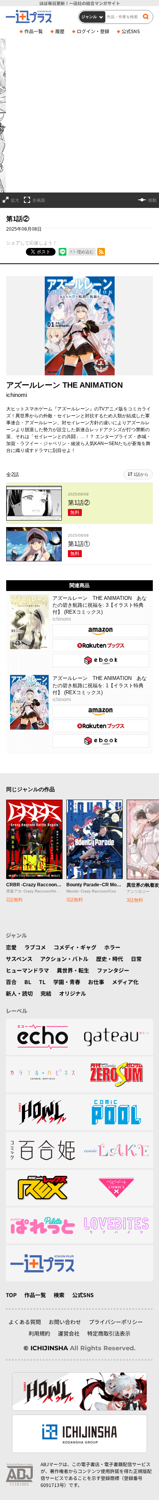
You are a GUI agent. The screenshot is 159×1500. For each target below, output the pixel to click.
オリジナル (72, 993)
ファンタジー (113, 970)
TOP (11, 1295)
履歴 (59, 31)
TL (42, 982)
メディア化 (125, 982)
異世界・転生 (73, 970)
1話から (141, 474)
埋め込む (85, 251)
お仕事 (96, 982)
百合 (11, 982)
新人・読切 (19, 993)
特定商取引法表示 (108, 1333)
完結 (46, 993)
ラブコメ (35, 947)
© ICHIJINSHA (46, 1348)
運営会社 (69, 1333)
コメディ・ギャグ (75, 947)
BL (27, 982)
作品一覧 (33, 31)
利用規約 (39, 1333)
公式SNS (131, 31)
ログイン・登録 (93, 31)
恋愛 (11, 947)
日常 (136, 959)
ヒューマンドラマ (27, 970)
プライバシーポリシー (116, 1322)
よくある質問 (24, 1322)
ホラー (112, 947)
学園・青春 (66, 982)
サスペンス (19, 959)
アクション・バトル (64, 959)
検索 (59, 1295)
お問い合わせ (65, 1322)
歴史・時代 (109, 959)
